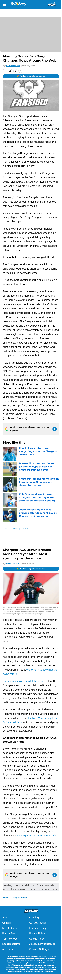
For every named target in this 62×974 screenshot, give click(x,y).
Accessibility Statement (42, 943)
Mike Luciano (13, 563)
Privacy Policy (37, 933)
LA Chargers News (20, 529)
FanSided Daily (37, 928)
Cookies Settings (39, 949)
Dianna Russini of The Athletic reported (25, 681)
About (5, 917)
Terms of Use (10, 938)
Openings (34, 917)
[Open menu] (4, 4)
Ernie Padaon (13, 65)
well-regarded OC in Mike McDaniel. (37, 835)
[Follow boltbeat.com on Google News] (54, 429)
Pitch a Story (9, 933)
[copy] (20, 71)
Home (6, 529)
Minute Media (16, 956)
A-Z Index (7, 949)
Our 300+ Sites (37, 922)
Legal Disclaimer (11, 943)
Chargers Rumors (19, 897)
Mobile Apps (9, 928)
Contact (6, 922)
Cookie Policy (37, 938)
